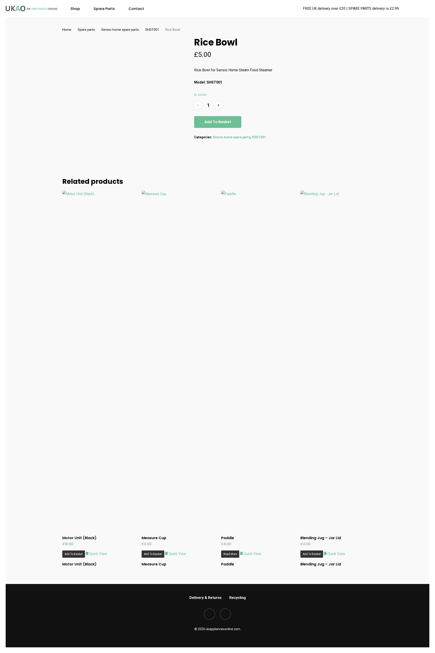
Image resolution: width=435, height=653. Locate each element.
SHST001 (152, 30)
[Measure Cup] (179, 360)
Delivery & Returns (205, 598)
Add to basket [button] (74, 554)
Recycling (237, 598)
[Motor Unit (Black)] (100, 360)
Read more (230, 554)
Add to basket (217, 121)
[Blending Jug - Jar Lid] (338, 360)
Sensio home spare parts (120, 30)
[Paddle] (258, 360)
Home (66, 30)
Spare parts (86, 30)
